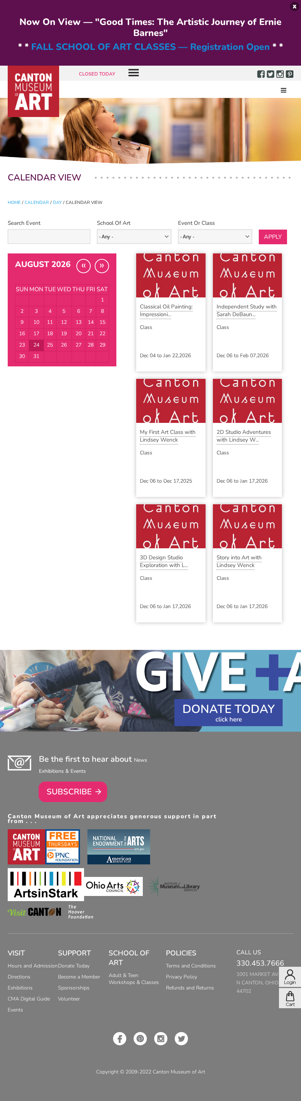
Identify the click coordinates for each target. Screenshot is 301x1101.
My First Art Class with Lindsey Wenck (168, 435)
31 (36, 356)
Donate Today (228, 709)
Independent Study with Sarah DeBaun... (247, 310)
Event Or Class (196, 223)
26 (64, 344)
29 (102, 344)
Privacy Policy (181, 976)
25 (50, 344)
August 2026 (42, 264)
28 (91, 344)
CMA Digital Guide (29, 998)
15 (102, 322)
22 (102, 333)
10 (36, 322)
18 (50, 333)
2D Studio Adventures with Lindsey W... (244, 435)
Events (15, 1009)
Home (14, 202)
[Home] (33, 91)
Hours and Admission (33, 965)
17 (36, 333)
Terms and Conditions (191, 965)
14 (91, 322)
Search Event (24, 223)
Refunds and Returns (190, 987)
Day (57, 202)
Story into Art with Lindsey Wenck (239, 561)
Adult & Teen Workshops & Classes (134, 979)
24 (36, 344)
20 (78, 333)
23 (22, 344)
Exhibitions (20, 987)
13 (78, 322)
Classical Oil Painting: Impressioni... (166, 310)
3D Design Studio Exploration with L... (164, 561)
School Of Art (113, 223)
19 (64, 333)
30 (22, 356)
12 (64, 322)
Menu (131, 73)
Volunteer (69, 998)
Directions (19, 976)
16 (22, 333)
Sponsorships (74, 987)
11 (50, 322)
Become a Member (79, 976)
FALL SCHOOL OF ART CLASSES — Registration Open (150, 47)
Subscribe (69, 791)
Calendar (37, 202)
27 (78, 344)
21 (91, 333)
